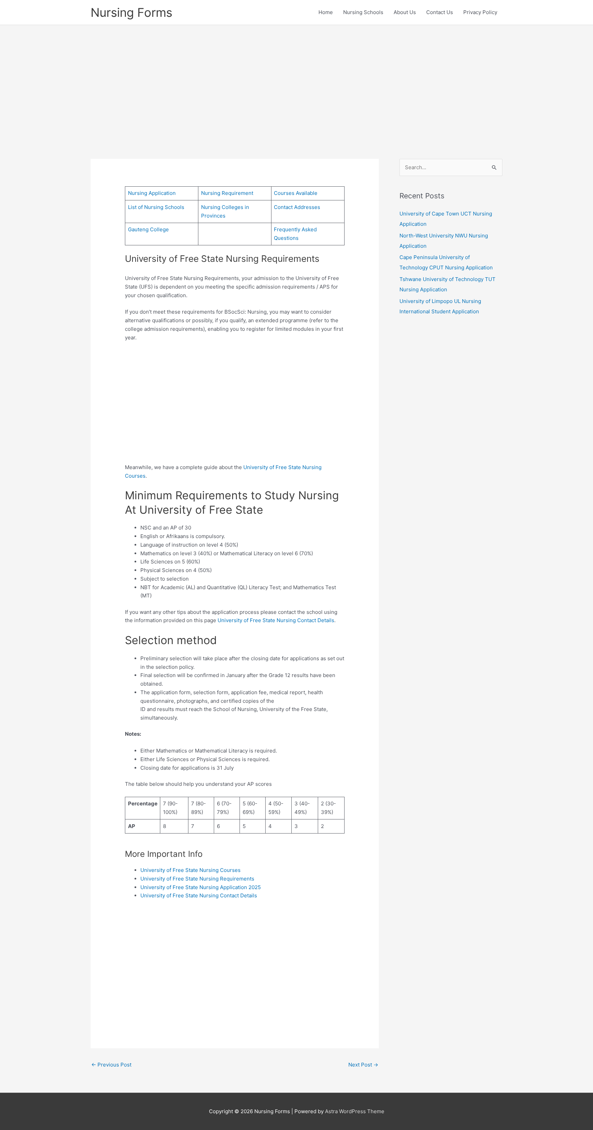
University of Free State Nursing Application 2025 (200, 887)
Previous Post (111, 1064)
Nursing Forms (131, 12)
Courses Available (295, 193)
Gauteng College (148, 229)
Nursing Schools (363, 12)
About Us (405, 12)
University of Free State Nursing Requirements (197, 878)
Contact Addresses (297, 207)
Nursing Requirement (227, 193)
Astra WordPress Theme (354, 1111)
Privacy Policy (480, 12)
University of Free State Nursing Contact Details (276, 620)
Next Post (363, 1064)
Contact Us (439, 12)
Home (325, 12)
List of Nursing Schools (156, 207)
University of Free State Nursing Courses (190, 870)
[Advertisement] (296, 82)
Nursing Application (152, 193)
